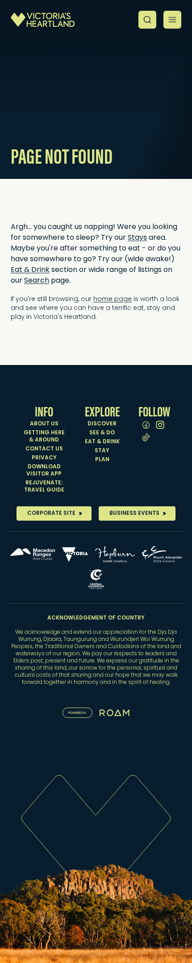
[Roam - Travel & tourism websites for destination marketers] (114, 712)
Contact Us (44, 449)
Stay (102, 450)
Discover (102, 424)
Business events (134, 513)
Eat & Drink (30, 270)
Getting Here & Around (44, 436)
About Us (44, 424)
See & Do (102, 433)
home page (112, 299)
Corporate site (51, 513)
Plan (102, 459)
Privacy (44, 458)
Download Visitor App (44, 470)
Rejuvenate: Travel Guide (44, 486)
